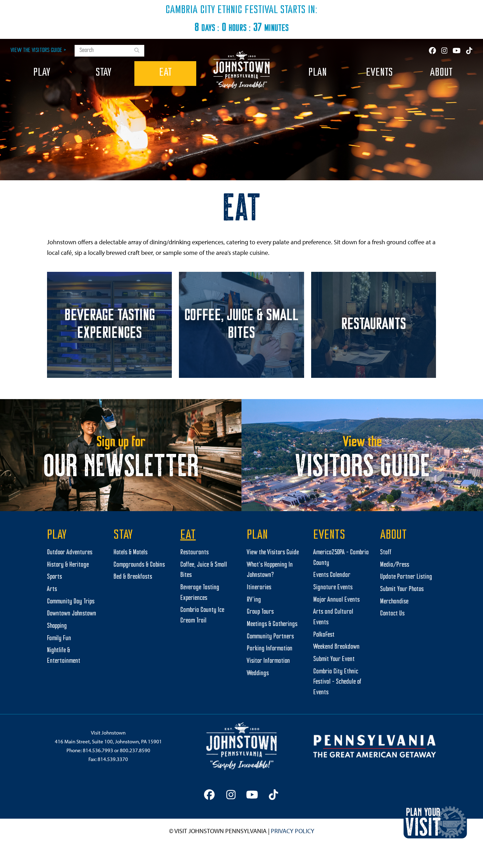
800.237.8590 (135, 750)
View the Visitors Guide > (38, 50)
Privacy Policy (292, 831)
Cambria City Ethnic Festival (221, 10)
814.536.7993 (98, 750)
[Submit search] (136, 50)
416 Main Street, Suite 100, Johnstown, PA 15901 (108, 741)
